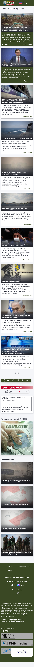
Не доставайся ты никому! (9, 411)
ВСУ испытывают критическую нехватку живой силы (13, 398)
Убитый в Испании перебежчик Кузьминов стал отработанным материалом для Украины (15, 406)
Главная (3, 8)
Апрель (14, 8)
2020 (9, 8)
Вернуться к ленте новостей (17, 577)
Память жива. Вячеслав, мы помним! (12, 409)
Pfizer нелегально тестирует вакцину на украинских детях (13, 403)
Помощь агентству (24, 566)
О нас (10, 566)
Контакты (10, 570)
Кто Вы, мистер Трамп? (8, 400)
